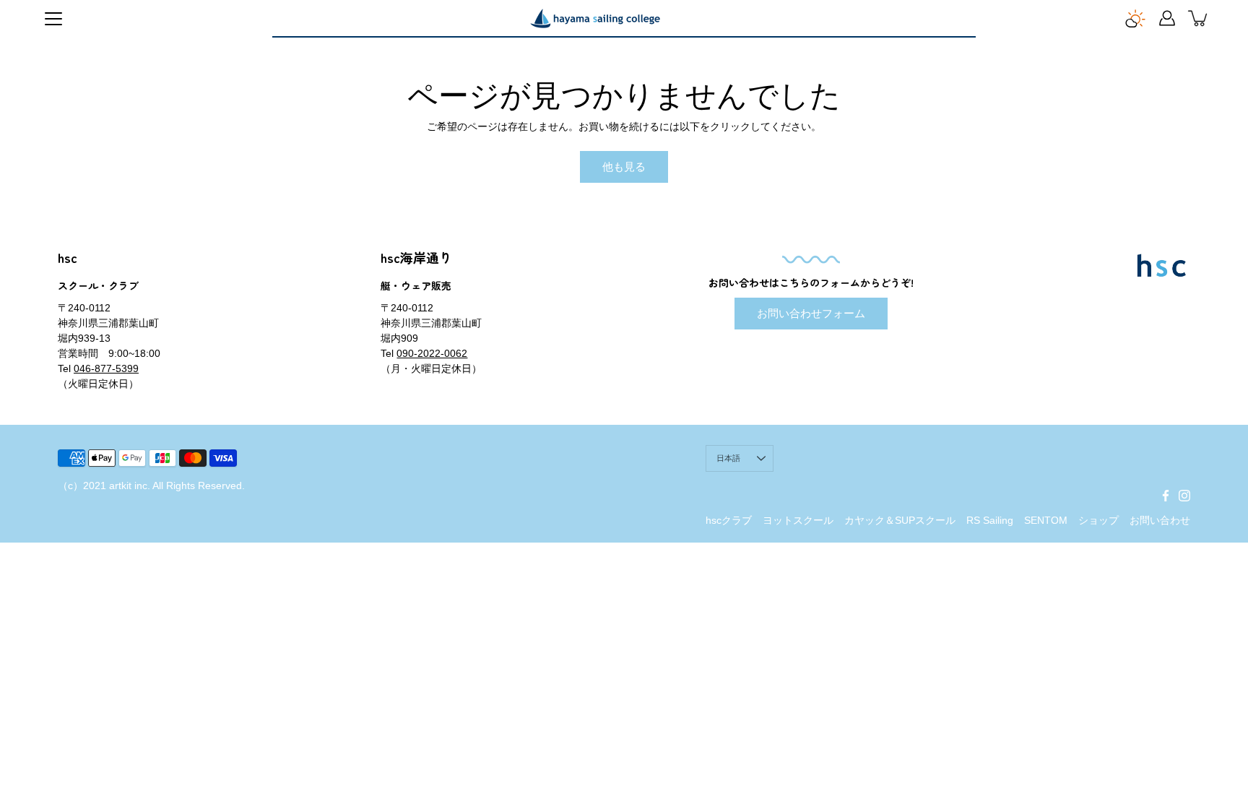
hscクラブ (729, 520)
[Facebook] (1165, 495)
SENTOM (1045, 520)
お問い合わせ (1160, 520)
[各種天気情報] (1135, 18)
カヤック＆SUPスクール (900, 520)
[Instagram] (1184, 495)
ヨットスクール (798, 520)
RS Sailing (989, 520)
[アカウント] (1167, 18)
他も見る (624, 166)
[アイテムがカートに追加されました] (1198, 18)
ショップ (1098, 520)
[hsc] (595, 18)
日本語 (728, 458)
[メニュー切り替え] (53, 19)
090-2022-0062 (431, 353)
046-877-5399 (106, 368)
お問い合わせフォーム (811, 313)
